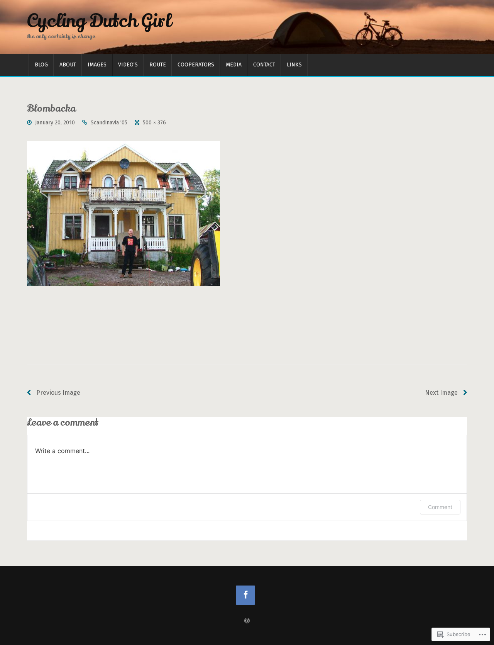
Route (157, 64)
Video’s (128, 64)
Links (294, 64)
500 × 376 (154, 122)
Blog (41, 64)
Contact (264, 64)
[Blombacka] (123, 213)
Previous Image (57, 392)
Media (234, 64)
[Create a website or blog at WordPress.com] (247, 621)
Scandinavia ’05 (109, 122)
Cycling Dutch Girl (99, 21)
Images (97, 64)
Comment (440, 507)
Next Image (442, 392)
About (67, 64)
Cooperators (196, 64)
